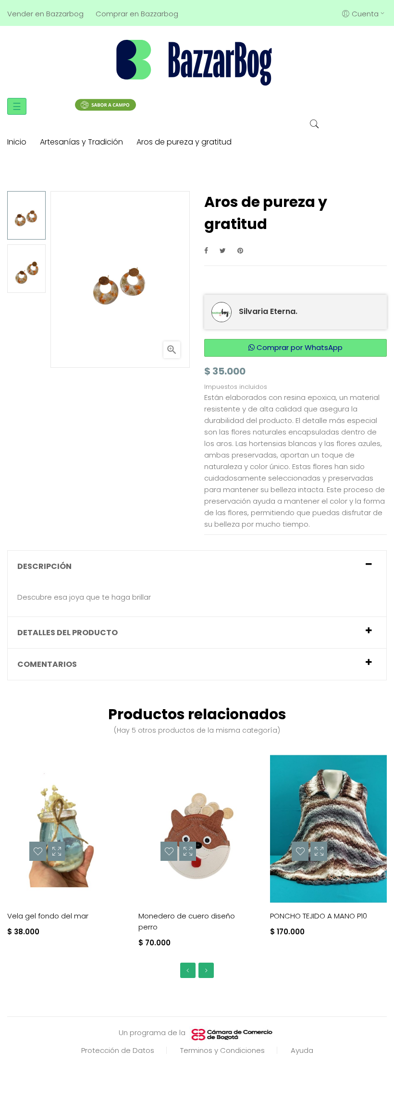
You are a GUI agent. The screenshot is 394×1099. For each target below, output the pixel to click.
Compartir (206, 250)
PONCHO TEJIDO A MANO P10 (318, 916)
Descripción (44, 566)
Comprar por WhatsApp (299, 347)
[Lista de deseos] (37, 851)
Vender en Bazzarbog (45, 14)
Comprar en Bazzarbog (137, 14)
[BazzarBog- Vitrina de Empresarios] (197, 62)
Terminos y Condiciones (222, 1050)
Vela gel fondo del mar (47, 916)
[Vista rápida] (56, 851)
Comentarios (47, 664)
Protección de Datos (117, 1050)
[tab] (197, 566)
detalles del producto (67, 632)
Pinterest (240, 250)
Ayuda (302, 1050)
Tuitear (223, 250)
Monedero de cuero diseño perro (186, 921)
